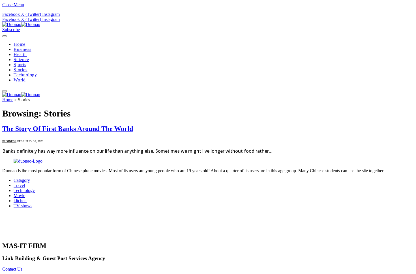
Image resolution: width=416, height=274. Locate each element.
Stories (20, 69)
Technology (25, 74)
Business (22, 49)
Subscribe (11, 29)
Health (20, 54)
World (20, 79)
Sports (20, 64)
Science (21, 59)
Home (19, 44)
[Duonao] (21, 24)
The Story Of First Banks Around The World (67, 128)
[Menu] (4, 36)
